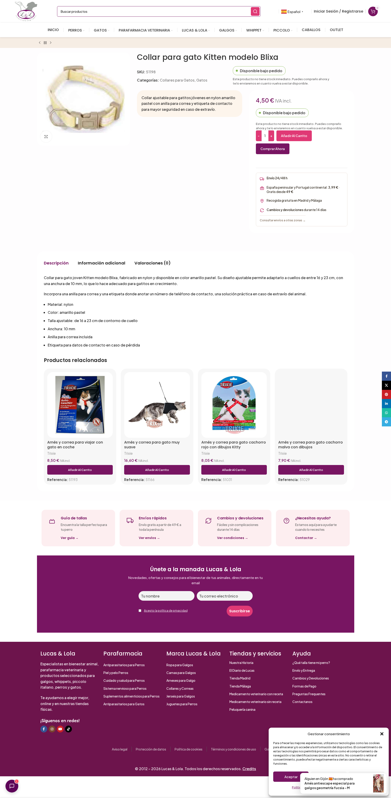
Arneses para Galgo (180, 680)
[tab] (56, 263)
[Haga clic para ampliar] (46, 136)
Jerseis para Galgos (180, 696)
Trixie (51, 453)
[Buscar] (255, 11)
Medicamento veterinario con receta (256, 694)
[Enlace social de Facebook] (43, 729)
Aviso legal (119, 749)
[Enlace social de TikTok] (68, 729)
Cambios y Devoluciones (310, 678)
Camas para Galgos (181, 673)
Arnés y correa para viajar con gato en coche (75, 445)
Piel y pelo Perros (115, 673)
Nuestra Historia (241, 663)
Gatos (201, 80)
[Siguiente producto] (50, 43)
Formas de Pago (304, 686)
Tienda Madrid (239, 678)
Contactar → (306, 538)
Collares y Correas (180, 688)
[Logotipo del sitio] (26, 10)
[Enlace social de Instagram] (52, 729)
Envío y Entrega (303, 670)
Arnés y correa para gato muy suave (152, 445)
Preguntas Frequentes (308, 694)
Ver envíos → (149, 538)
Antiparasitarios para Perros (124, 665)
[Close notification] (382, 778)
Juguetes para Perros (181, 704)
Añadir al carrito (294, 136)
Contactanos (302, 702)
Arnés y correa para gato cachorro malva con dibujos (310, 445)
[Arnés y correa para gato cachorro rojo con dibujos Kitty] (234, 405)
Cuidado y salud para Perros (124, 680)
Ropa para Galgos (179, 665)
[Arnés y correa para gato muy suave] (157, 405)
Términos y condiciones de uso (233, 749)
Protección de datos (151, 749)
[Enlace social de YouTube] (60, 729)
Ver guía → (70, 538)
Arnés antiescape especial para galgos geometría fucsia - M (329, 785)
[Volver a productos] (45, 43)
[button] (382, 734)
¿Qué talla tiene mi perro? (311, 663)
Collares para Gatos (177, 80)
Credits (249, 768)
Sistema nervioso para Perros (125, 688)
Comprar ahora (272, 149)
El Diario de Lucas (242, 670)
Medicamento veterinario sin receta (255, 702)
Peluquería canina (242, 709)
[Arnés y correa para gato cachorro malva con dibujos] (311, 405)
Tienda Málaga (240, 686)
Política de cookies (188, 749)
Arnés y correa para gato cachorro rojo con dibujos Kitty (233, 445)
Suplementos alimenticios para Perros (131, 696)
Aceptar (291, 776)
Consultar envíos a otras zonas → (283, 220)
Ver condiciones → (232, 538)
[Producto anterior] (39, 43)
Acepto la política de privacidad (166, 610)
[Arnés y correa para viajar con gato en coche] (80, 405)
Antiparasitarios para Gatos (123, 704)
